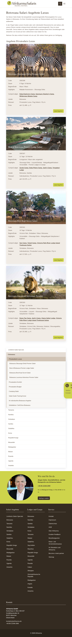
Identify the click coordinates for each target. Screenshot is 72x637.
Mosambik (11, 442)
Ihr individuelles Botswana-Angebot (20, 400)
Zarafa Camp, (24, 168)
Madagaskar (12, 447)
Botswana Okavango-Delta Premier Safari (22, 363)
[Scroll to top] (68, 633)
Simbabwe (11, 419)
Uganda (10, 461)
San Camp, (23, 243)
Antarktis (11, 465)
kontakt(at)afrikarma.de (14, 621)
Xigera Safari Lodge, (48, 318)
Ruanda (10, 456)
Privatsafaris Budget (15, 386)
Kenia (10, 433)
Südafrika (11, 428)
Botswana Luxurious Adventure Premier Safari (23, 377)
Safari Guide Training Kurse (17, 396)
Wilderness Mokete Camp (28, 96)
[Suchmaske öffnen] (60, 4)
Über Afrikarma (54, 531)
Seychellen (31, 545)
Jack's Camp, (48, 168)
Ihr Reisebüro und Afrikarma (54, 549)
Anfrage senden (44, 498)
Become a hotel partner (56, 553)
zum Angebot (58, 111)
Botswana (11, 354)
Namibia (11, 414)
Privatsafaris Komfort (15, 382)
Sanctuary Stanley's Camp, (45, 94)
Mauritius (31, 549)
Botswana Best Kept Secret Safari (20, 373)
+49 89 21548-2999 (44, 486)
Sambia (10, 424)
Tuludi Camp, (32, 243)
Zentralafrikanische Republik (34, 575)
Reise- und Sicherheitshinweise (55, 543)
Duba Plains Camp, (36, 168)
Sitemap (51, 557)
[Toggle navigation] (64, 3)
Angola (30, 584)
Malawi (10, 451)
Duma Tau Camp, (25, 318)
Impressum (52, 520)
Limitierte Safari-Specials (16, 350)
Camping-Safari (14, 391)
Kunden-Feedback (54, 534)
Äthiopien (31, 571)
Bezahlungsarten (54, 538)
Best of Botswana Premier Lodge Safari (21, 368)
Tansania (11, 410)
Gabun (30, 567)
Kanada (30, 587)
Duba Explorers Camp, (27, 94)
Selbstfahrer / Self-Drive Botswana (19, 405)
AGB (50, 527)
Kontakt (51, 516)
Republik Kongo (13, 437)
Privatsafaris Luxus (15, 359)
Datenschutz (53, 523)
